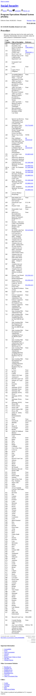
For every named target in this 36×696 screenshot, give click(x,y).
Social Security (10, 5)
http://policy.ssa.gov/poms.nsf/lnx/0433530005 (12, 637)
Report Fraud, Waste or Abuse (12, 657)
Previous (29, 20)
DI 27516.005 (29, 125)
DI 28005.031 (29, 165)
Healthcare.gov (8, 670)
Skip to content (5, 1)
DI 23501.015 (29, 275)
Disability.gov (8, 668)
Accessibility (7, 649)
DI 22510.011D (28, 139)
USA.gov (7, 674)
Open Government (9, 652)
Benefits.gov (7, 667)
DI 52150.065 (29, 230)
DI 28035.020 (29, 154)
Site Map (6, 658)
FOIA (6, 650)
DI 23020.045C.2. (29, 51)
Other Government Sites (11, 676)
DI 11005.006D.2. (29, 46)
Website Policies (8, 660)
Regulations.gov (8, 673)
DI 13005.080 (29, 162)
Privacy (6, 655)
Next (34, 20)
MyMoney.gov (8, 671)
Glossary (6, 654)
